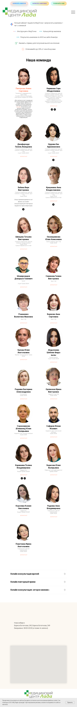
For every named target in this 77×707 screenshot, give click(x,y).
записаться (53, 201)
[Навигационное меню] (73, 12)
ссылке (18, 107)
